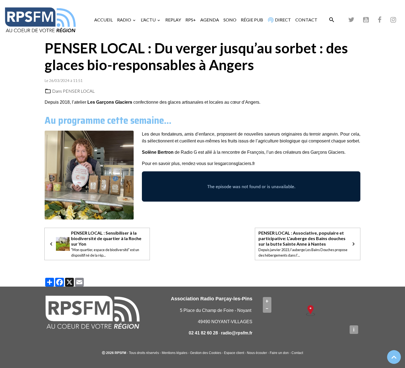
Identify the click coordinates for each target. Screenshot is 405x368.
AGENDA (209, 19)
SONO (229, 19)
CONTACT (306, 19)
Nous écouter (257, 353)
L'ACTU (148, 19)
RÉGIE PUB (252, 19)
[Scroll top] (394, 357)
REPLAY (173, 19)
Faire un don (279, 353)
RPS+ (190, 19)
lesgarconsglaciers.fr (234, 163)
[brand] (41, 20)
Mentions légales (174, 353)
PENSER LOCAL (79, 91)
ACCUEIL (103, 19)
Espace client (234, 353)
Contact (297, 353)
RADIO (124, 19)
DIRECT (282, 19)
